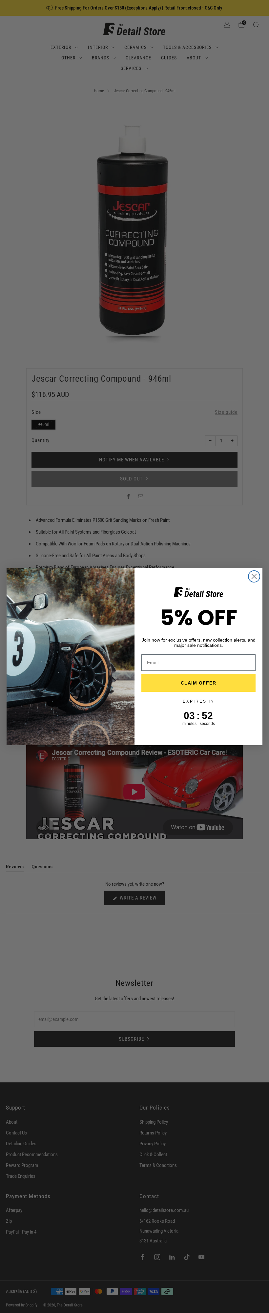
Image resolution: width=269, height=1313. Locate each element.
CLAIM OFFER (198, 683)
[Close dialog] (254, 576)
